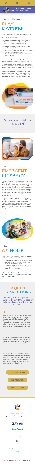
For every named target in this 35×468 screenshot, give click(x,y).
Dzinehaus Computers (24, 462)
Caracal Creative (9, 462)
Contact (17, 451)
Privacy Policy (9, 448)
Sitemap (18, 448)
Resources (26, 448)
